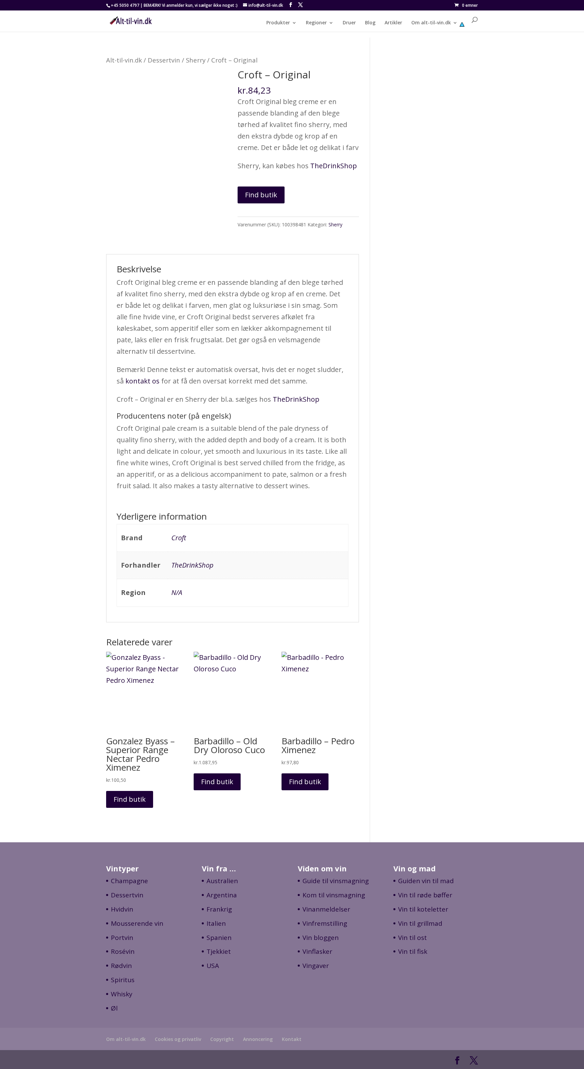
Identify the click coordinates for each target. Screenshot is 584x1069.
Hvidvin (122, 909)
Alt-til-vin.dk (124, 60)
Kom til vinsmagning (333, 895)
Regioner (316, 23)
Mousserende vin (137, 923)
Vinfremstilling (324, 923)
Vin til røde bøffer (425, 895)
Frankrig (219, 909)
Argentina (221, 895)
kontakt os (142, 381)
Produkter (278, 23)
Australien (222, 880)
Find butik (261, 194)
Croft (178, 537)
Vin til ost (412, 937)
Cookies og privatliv (178, 1039)
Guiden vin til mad (426, 880)
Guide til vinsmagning (335, 880)
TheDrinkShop (333, 165)
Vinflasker (317, 951)
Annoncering (258, 1039)
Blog (370, 23)
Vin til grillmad (420, 923)
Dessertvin (164, 60)
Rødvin (121, 965)
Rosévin (123, 951)
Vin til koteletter (423, 909)
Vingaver (315, 965)
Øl (114, 1008)
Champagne (129, 880)
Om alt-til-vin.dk (431, 23)
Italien (216, 923)
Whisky (121, 994)
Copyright (222, 1039)
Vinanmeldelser (326, 909)
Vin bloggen (320, 937)
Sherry (195, 60)
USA (212, 965)
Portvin (122, 937)
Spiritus (123, 979)
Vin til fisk (412, 951)
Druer (349, 23)
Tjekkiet (218, 951)
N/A (176, 592)
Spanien (219, 937)
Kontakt (291, 1039)
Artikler (393, 23)
